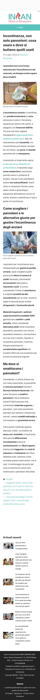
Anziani (9, 479)
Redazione (18, 693)
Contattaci (20, 678)
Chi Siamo (9, 693)
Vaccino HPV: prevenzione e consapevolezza (21, 546)
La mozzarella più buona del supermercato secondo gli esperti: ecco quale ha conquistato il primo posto (22, 635)
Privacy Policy (28, 693)
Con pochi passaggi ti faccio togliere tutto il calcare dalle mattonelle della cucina (18, 500)
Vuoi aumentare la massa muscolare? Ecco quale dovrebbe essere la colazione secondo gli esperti (23, 600)
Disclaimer (20, 696)
